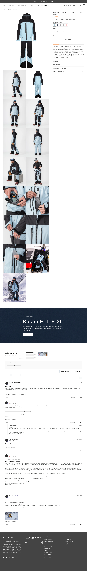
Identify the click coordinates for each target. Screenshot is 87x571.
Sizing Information (48, 541)
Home (4, 9)
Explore (31, 5)
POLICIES (67, 536)
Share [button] (8, 397)
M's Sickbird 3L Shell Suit (10, 394)
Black (63, 25)
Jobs (45, 550)
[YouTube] (13, 557)
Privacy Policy (68, 539)
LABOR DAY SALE (21, 5)
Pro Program (47, 554)
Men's (4, 5)
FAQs (45, 543)
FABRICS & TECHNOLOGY (60, 68)
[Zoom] (47, 14)
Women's (11, 5)
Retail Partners (48, 539)
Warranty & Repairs (49, 545)
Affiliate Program (48, 552)
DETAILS (55, 61)
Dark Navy (57, 25)
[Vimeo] (17, 557)
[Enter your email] (41, 542)
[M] (40, 354)
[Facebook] (4, 557)
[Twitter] (7, 557)
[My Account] (78, 5)
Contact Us (47, 548)
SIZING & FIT (56, 64)
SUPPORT (46, 536)
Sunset (66, 25)
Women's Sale (47, 557)
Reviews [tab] (8, 375)
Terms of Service (69, 541)
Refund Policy (68, 545)
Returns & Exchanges (49, 546)
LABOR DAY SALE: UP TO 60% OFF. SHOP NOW (43, 1)
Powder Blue (54, 25)
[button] (28, 334)
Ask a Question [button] (65, 371)
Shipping (67, 543)
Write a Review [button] (77, 371)
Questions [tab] (17, 375)
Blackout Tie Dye (60, 25)
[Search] (80, 5)
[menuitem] (5, 5)
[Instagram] (10, 557)
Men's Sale (47, 556)
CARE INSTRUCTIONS (58, 71)
